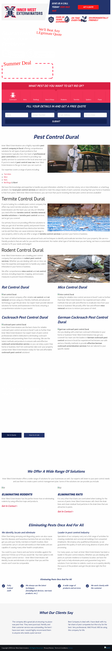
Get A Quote (11, 435)
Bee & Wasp (49, 100)
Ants (25, 100)
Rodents (64, 100)
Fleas (100, 100)
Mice (5, 177)
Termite (76, 100)
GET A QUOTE (88, 7)
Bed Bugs (7, 182)
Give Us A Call (34, 435)
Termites (7, 174)
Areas (71, 648)
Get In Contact (9, 506)
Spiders (88, 100)
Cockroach (13, 100)
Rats (5, 180)
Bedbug (36, 100)
